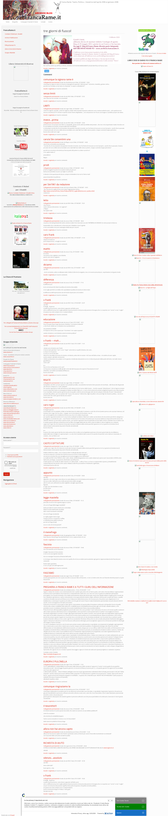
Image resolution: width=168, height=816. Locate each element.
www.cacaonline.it (8, 356)
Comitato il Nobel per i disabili (13, 34)
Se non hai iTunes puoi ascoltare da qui (21, 332)
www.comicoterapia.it (9, 391)
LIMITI (46, 105)
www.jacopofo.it (8, 381)
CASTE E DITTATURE (53, 443)
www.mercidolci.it (8, 397)
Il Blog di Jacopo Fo (10, 45)
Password (6, 447)
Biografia (15, 22)
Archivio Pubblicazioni (11, 38)
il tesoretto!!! (50, 705)
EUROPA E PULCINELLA (55, 661)
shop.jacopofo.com (9, 379)
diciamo (47, 264)
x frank (47, 299)
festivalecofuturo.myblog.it (11, 411)
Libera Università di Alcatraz (13, 49)
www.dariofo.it (7, 369)
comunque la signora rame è (58, 79)
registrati (51, 68)
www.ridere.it (7, 428)
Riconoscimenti (9, 41)
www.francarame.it (9, 365)
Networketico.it (18, 205)
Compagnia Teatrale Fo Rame (29, 22)
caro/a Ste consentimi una (56, 139)
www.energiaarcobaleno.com (12, 399)
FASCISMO (48, 572)
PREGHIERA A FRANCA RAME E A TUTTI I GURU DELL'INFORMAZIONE (78, 587)
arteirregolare (7, 387)
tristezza (47, 218)
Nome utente (7, 440)
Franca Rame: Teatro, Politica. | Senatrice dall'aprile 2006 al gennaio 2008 (89, 2)
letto (45, 200)
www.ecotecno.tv (8, 417)
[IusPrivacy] (108, 813)
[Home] (32, 10)
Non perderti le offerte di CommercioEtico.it (146, 63)
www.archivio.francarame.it (11, 367)
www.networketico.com (10, 389)
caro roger (48, 404)
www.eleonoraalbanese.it (11, 403)
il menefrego (50, 532)
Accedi (6, 474)
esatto (46, 248)
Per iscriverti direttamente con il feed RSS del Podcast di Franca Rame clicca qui (21, 327)
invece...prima (50, 119)
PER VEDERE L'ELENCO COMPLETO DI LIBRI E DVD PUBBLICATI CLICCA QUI (147, 602)
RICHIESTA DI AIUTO (53, 742)
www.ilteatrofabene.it (9, 408)
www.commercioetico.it (10, 395)
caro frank (48, 234)
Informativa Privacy (76, 813)
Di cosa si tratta (161, 53)
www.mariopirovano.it (9, 373)
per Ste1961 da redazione (56, 184)
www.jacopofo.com (9, 377)
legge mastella (50, 497)
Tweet (47, 71)
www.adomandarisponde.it (11, 413)
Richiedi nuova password (14, 456)
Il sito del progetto (147, 56)
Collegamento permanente (51, 82)
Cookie (50, 22)
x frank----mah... (52, 340)
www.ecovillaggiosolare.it (10, 410)
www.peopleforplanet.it (10, 361)
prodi (46, 164)
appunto (47, 472)
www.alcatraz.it (7, 352)
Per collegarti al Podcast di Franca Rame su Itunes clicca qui (21, 323)
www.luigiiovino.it (109, 748)
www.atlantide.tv (8, 426)
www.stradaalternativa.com (11, 419)
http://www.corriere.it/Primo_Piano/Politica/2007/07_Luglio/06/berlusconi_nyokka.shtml (68, 191)
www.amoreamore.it (9, 424)
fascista (47, 544)
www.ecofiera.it (8, 415)
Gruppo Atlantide (10, 53)
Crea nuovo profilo (12, 455)
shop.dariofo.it (7, 371)
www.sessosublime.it (9, 420)
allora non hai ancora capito (58, 728)
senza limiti (49, 93)
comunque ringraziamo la (56, 686)
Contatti (43, 22)
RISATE (47, 379)
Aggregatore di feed (11, 484)
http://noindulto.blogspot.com (52, 654)
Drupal (12, 815)
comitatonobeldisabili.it (10, 385)
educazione (49, 319)
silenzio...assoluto (52, 757)
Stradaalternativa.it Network (147, 30)
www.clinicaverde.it (9, 422)
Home (7, 22)
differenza (48, 279)
